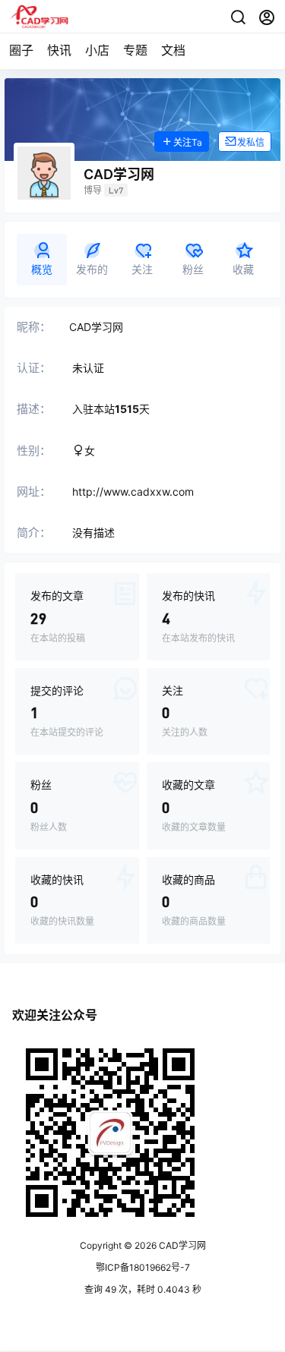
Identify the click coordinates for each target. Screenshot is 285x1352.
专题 (135, 50)
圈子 (21, 50)
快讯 (59, 50)
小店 (97, 50)
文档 (173, 50)
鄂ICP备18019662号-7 (143, 1267)
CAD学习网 (181, 1245)
